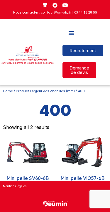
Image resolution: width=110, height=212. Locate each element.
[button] (71, 33)
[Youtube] (65, 5)
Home (8, 91)
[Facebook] (55, 5)
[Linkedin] (45, 5)
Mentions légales (14, 186)
